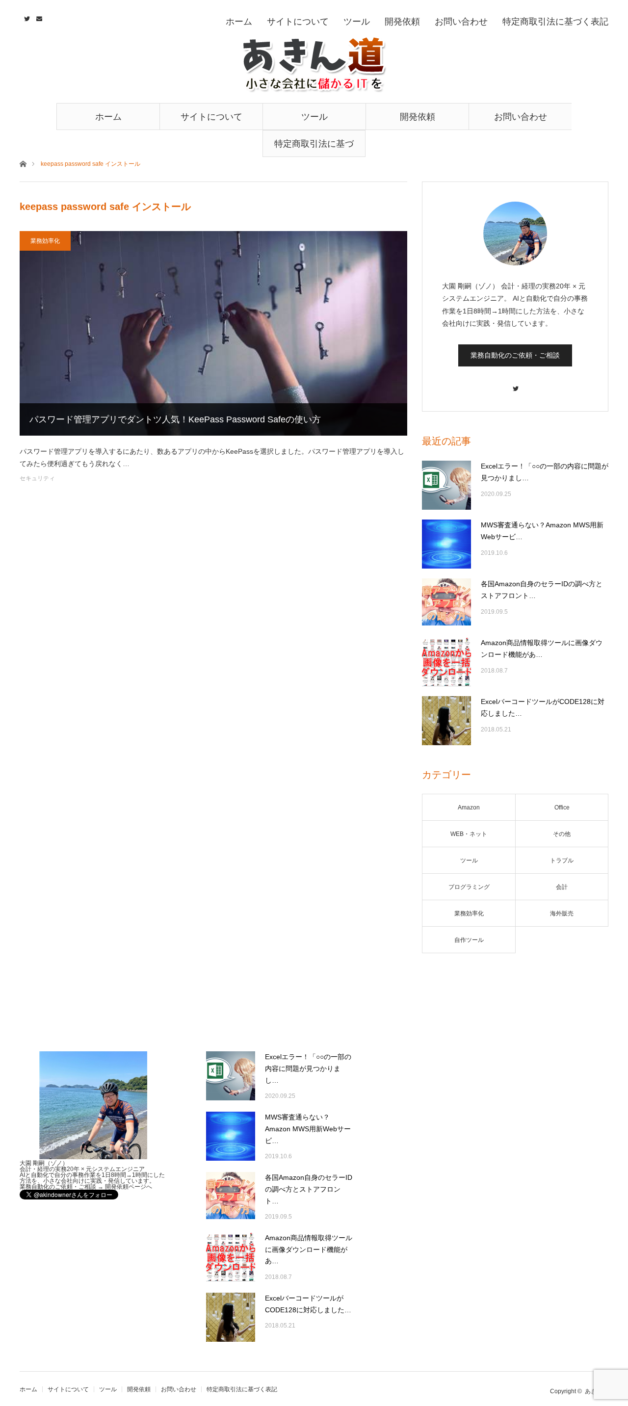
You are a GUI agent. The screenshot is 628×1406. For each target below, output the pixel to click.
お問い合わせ (520, 117)
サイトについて (211, 117)
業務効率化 (45, 240)
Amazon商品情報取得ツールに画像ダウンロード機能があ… (541, 648)
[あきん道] (314, 64)
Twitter (26, 17)
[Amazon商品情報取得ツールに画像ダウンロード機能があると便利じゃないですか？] (446, 661)
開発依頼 (417, 117)
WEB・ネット (468, 834)
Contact (38, 17)
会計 (562, 887)
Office (562, 807)
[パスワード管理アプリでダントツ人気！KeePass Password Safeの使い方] (213, 333)
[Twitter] (515, 384)
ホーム (108, 117)
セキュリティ (37, 478)
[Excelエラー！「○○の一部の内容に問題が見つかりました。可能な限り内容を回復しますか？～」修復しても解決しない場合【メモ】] (446, 485)
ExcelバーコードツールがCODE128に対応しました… (542, 707)
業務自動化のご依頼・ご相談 (515, 355)
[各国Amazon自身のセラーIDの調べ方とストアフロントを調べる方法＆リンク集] (446, 602)
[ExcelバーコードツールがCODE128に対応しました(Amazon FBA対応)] (446, 720)
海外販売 (562, 913)
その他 (562, 834)
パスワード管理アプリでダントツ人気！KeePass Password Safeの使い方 (175, 419)
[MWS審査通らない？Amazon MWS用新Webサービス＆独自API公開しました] (446, 544)
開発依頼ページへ (128, 1186)
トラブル (562, 860)
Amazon (469, 807)
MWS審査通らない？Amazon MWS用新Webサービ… (542, 531)
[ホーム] (23, 163)
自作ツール (469, 940)
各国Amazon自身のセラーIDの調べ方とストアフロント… (541, 589)
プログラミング (469, 887)
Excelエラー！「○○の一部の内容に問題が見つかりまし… (544, 472)
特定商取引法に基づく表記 (314, 148)
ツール (314, 117)
